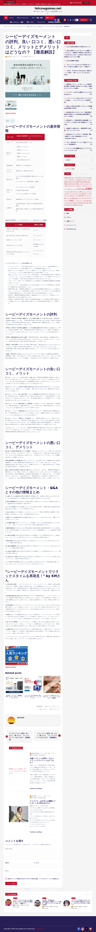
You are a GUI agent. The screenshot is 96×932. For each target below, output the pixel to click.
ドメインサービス (73, 193)
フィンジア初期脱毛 (72, 198)
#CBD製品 (40, 706)
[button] (87, 894)
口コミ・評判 (44, 753)
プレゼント (40, 796)
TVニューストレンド (22, 17)
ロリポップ (82, 200)
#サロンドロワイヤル (84, 177)
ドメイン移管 (70, 195)
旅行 (70, 202)
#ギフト (75, 177)
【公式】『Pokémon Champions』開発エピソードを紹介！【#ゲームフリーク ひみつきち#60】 (78, 72)
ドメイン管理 (78, 195)
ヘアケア (81, 198)
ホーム (11, 17)
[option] (19, 903)
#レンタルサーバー (85, 179)
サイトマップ (41, 22)
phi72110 (9, 56)
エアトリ (82, 185)
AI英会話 (87, 181)
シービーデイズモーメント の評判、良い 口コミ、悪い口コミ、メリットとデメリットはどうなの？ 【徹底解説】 (41, 26)
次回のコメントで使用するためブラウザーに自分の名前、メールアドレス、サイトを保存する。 (34, 878)
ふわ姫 (86, 183)
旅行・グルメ (30, 22)
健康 (89, 200)
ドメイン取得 (82, 193)
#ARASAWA (68, 177)
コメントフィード (71, 225)
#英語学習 (79, 181)
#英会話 (73, 181)
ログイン (69, 217)
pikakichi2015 (35, 753)
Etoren (73, 183)
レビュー (76, 200)
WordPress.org (71, 229)
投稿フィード (70, 221)
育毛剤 (81, 202)
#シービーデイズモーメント (53, 706)
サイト (7, 870)
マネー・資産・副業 (37, 17)
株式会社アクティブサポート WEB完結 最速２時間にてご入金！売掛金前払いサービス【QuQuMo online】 (77, 136)
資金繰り (70, 205)
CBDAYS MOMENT (10, 113)
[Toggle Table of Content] (11, 121)
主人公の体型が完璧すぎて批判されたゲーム (78, 46)
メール (36, 862)
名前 (7, 862)
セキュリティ (77, 191)
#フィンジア (76, 179)
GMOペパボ (79, 183)
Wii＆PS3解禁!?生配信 (72, 61)
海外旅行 (75, 202)
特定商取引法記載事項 (54, 22)
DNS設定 (67, 183)
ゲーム (85, 188)
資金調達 (76, 205)
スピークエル (68, 191)
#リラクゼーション (55, 709)
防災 (81, 205)
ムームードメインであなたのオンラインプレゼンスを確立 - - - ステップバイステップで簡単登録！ (78, 100)
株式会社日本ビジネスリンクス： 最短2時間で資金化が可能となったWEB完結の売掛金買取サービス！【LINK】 (78, 114)
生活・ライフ (49, 17)
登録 (67, 213)
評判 (86, 202)
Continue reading (36, 788)
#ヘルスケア (44, 709)
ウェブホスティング (73, 185)
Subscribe (84, 20)
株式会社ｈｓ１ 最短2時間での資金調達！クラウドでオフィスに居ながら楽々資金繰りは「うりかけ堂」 (78, 122)
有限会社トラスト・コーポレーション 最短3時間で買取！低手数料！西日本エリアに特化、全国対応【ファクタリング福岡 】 (78, 86)
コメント (8, 848)
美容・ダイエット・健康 (16, 22)
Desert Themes (39, 929)
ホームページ (7, 26)
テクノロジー (85, 191)
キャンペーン (73, 189)
